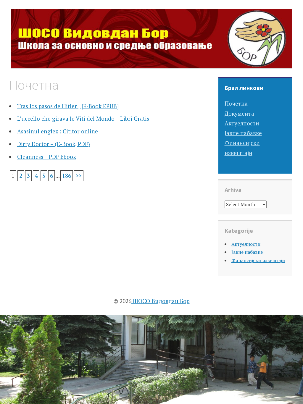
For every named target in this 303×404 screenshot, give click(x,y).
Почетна (236, 103)
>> (79, 175)
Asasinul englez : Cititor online (57, 131)
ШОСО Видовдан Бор (160, 301)
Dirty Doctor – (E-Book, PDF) (53, 144)
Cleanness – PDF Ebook (46, 156)
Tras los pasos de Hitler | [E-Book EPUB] (68, 106)
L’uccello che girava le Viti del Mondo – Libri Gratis (83, 118)
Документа (239, 113)
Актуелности (242, 123)
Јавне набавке (243, 133)
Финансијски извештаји (258, 260)
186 (66, 175)
